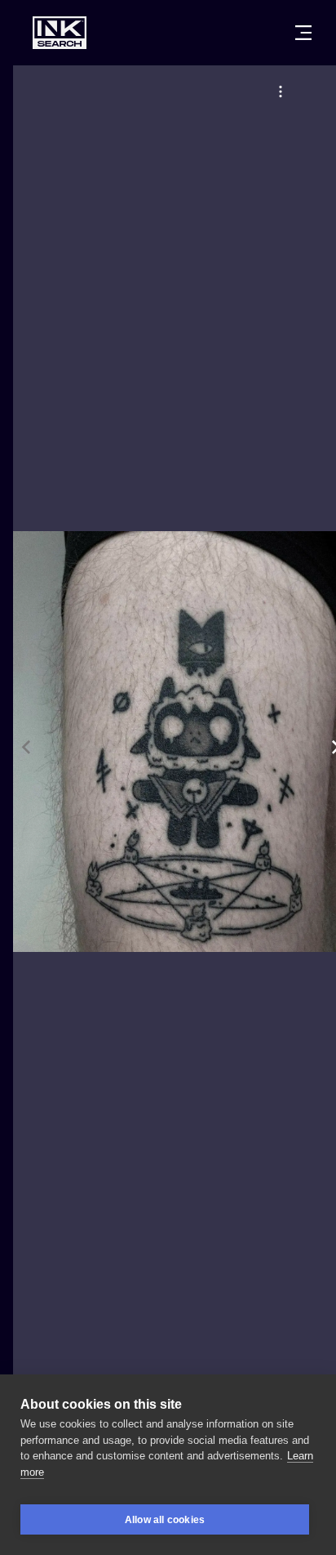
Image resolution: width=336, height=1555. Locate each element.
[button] (280, 91)
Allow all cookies (165, 1520)
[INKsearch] (59, 32)
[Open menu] (303, 32)
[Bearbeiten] (280, 91)
